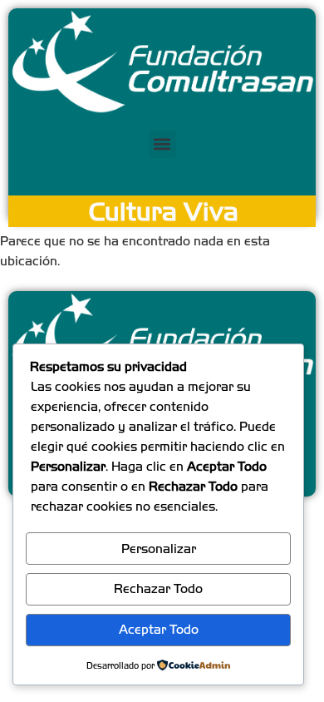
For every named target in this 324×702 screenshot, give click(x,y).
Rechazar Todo (158, 588)
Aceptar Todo (159, 629)
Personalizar (158, 548)
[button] (162, 144)
